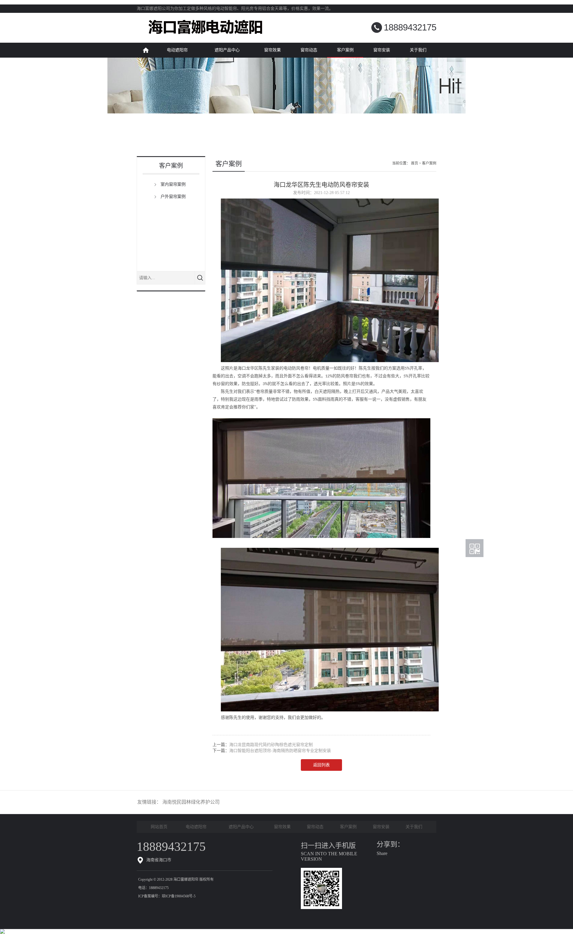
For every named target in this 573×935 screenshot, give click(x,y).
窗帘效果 (272, 50)
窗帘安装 (381, 50)
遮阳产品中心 (227, 50)
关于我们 (418, 50)
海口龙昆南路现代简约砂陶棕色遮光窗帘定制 (271, 744)
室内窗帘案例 (173, 184)
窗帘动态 (309, 50)
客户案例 (345, 50)
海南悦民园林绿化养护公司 (191, 802)
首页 (414, 163)
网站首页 (146, 50)
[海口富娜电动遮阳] (205, 41)
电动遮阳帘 (177, 50)
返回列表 (321, 765)
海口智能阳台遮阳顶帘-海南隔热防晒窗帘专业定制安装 (280, 750)
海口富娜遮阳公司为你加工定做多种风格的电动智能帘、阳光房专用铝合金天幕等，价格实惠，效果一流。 (235, 8)
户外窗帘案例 (173, 196)
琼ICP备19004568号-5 (178, 896)
